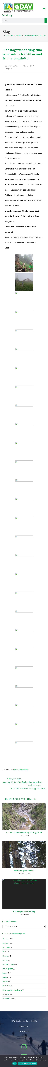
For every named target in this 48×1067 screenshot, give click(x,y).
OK (14, 1063)
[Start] (3, 35)
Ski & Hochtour (7, 998)
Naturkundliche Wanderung (12, 990)
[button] (44, 9)
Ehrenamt (5, 956)
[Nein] (45, 1061)
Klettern (5, 981)
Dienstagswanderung (21, 769)
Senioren (5, 994)
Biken (4, 952)
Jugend (4, 973)
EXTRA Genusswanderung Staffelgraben (24, 832)
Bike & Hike (6, 947)
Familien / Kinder (8, 964)
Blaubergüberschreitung (24, 911)
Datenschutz (24, 1031)
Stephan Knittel (11, 66)
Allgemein (5, 939)
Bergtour (8, 69)
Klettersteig (6, 986)
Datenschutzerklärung (27, 1063)
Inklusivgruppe (7, 969)
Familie (4, 960)
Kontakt (24, 1036)
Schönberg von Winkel (24, 870)
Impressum (24, 1026)
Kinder (4, 977)
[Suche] (46, 20)
